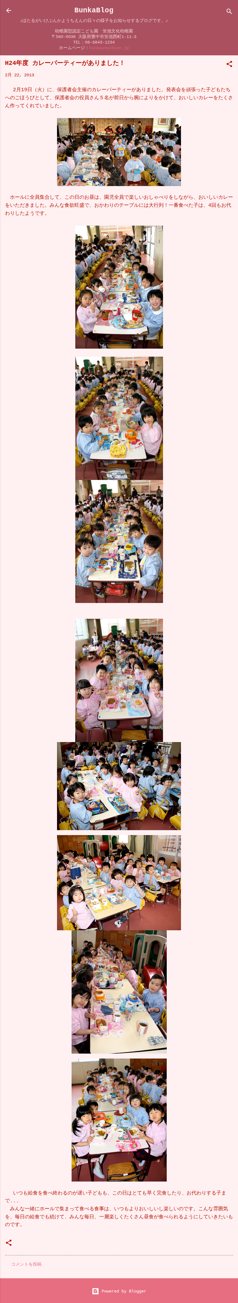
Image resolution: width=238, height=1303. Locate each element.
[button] (229, 65)
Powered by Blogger (122, 1291)
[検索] (229, 12)
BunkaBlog (93, 10)
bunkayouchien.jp (109, 47)
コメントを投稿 (26, 1264)
